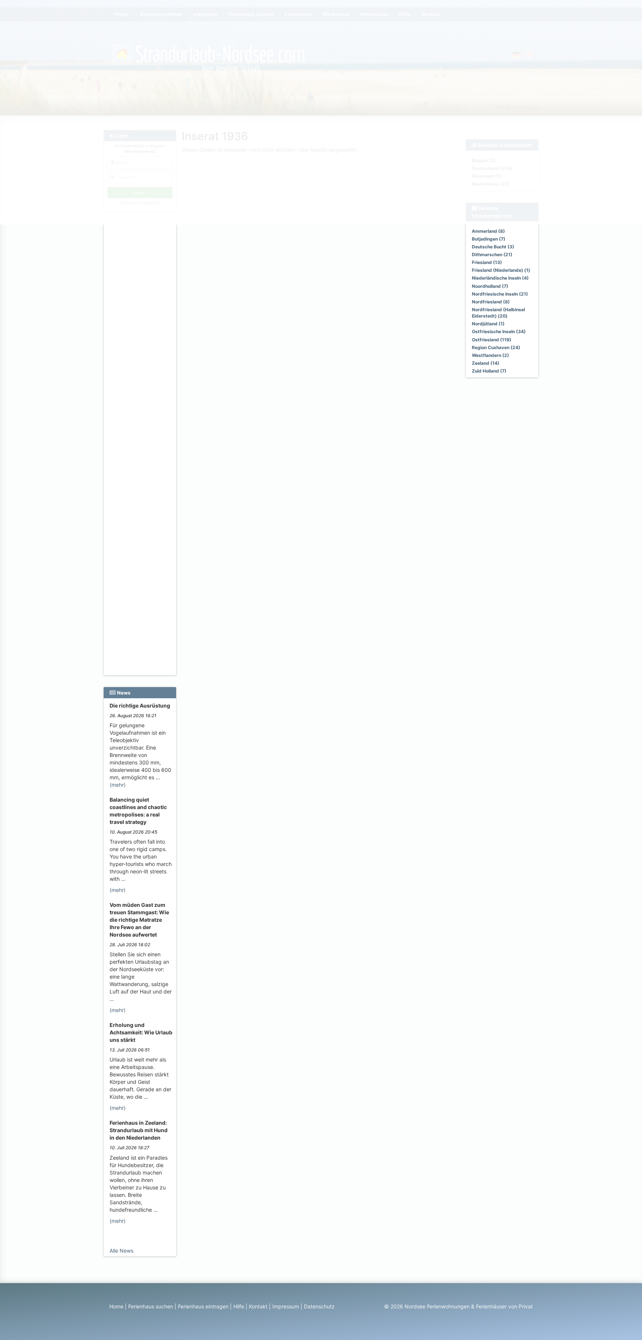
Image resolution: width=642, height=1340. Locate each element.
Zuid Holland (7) (489, 371)
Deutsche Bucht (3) (493, 246)
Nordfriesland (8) (491, 302)
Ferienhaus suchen (150, 1306)
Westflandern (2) (490, 355)
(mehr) (118, 785)
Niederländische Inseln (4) (500, 278)
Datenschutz (319, 1306)
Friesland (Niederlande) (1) (501, 270)
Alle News (121, 1250)
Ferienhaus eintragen (203, 1306)
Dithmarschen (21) (492, 254)
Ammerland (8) (488, 231)
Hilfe (238, 1306)
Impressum (285, 1306)
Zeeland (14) (485, 363)
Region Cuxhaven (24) (496, 347)
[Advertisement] (141, 338)
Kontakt (258, 1306)
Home (116, 1306)
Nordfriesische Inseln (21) (500, 294)
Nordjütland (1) (488, 323)
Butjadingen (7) (488, 239)
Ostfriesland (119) (491, 339)
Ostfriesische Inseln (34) (499, 331)
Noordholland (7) (490, 286)
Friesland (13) (487, 262)
